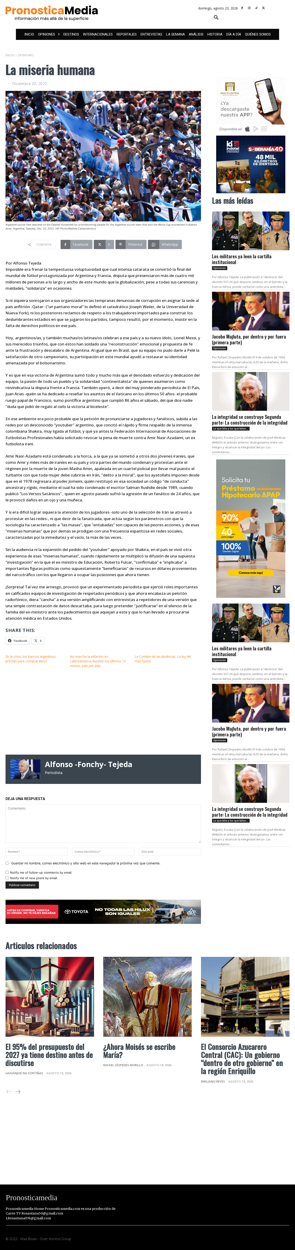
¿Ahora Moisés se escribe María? (139, 1050)
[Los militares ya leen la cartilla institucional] (250, 230)
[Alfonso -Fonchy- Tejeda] (25, 769)
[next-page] (17, 1091)
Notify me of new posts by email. (34, 878)
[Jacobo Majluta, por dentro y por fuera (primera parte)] (250, 311)
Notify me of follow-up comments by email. (41, 872)
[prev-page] (9, 1091)
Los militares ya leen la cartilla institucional (241, 259)
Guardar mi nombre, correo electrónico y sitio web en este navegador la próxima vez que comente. (85, 863)
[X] (263, 8)
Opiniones (26, 55)
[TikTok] (256, 8)
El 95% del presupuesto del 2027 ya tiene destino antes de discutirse (49, 1054)
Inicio (10, 55)
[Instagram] (249, 8)
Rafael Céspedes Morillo (123, 1065)
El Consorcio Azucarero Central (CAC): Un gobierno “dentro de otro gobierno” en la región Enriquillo (242, 1058)
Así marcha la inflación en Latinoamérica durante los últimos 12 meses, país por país (98, 661)
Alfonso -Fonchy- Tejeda (89, 764)
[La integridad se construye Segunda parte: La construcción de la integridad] (250, 391)
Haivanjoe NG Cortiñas (24, 1073)
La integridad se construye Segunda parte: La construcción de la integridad (249, 419)
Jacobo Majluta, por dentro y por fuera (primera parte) (249, 339)
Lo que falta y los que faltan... (230, 428)
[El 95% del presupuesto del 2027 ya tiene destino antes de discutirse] (50, 997)
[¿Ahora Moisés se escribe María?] (147, 997)
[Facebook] (242, 8)
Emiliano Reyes (213, 1081)
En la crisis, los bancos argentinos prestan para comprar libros (31, 658)
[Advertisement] (103, 711)
